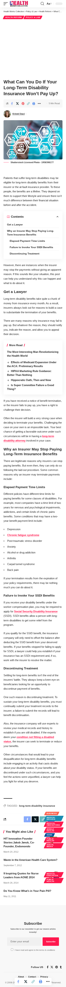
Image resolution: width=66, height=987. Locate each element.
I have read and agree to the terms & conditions (35, 950)
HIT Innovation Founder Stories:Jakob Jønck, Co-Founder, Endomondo (19, 842)
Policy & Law (33, 17)
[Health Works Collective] (19, 3)
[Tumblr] (60, 967)
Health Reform (13, 17)
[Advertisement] (33, 48)
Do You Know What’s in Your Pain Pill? (27, 890)
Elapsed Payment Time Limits (27, 240)
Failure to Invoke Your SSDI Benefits (31, 247)
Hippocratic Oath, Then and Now (31, 380)
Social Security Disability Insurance (36, 611)
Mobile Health (50, 830)
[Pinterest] (56, 967)
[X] (52, 967)
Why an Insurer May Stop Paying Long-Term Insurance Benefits (30, 232)
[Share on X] (17, 103)
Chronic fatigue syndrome (23, 535)
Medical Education (52, 874)
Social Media (50, 845)
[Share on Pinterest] (22, 103)
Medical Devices (51, 818)
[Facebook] (47, 967)
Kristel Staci (18, 114)
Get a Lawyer (15, 224)
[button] (7, 3)
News (49, 835)
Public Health (50, 840)
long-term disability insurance (37, 805)
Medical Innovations (53, 824)
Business (52, 813)
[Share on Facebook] (12, 103)
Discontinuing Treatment (24, 253)
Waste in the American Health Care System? (30, 859)
